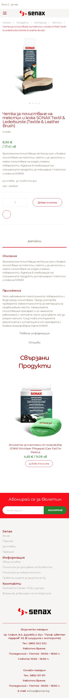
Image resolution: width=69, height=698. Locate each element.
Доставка (9, 546)
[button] (29, 103)
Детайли (34, 241)
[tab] (34, 243)
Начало (7, 22)
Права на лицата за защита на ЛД (24, 577)
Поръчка (8, 541)
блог (5, 4)
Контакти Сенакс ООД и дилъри (23, 588)
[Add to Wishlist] (7, 214)
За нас (6, 535)
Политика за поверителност (22, 572)
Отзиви (35, 342)
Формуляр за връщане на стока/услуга (27, 593)
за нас (14, 4)
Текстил (57, 22)
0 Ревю (7, 131)
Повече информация (34, 333)
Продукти (22, 22)
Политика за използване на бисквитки (27, 567)
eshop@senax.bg (38, 690)
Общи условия (12, 561)
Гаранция (8, 551)
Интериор (40, 22)
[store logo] (32, 13)
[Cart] (62, 13)
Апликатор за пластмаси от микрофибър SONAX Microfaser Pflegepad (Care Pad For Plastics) (35, 448)
